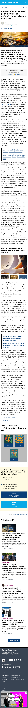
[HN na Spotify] (18, 660)
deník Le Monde (6, 104)
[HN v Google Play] (6, 667)
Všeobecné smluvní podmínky (17, 679)
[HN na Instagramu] (14, 660)
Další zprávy (14, 640)
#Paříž (13, 417)
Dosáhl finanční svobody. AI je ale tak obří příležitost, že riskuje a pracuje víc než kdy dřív (13, 622)
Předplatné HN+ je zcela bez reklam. (20, 514)
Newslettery (4, 690)
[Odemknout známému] (26, 8)
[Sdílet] (23, 8)
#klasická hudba (6, 417)
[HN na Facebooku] (12, 660)
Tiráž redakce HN (5, 675)
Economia (4, 677)
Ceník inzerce (4, 681)
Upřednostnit (20, 74)
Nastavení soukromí (15, 677)
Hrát (8, 445)
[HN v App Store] (16, 667)
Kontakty (4, 673)
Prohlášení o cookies (15, 675)
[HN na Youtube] (20, 660)
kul (5, 22)
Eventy (3, 688)
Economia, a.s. (11, 652)
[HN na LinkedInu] (16, 660)
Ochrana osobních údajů (16, 673)
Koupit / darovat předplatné (8, 685)
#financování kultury (7, 420)
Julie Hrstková (9, 585)
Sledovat (9, 74)
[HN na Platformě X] (10, 660)
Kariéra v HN (4, 679)
